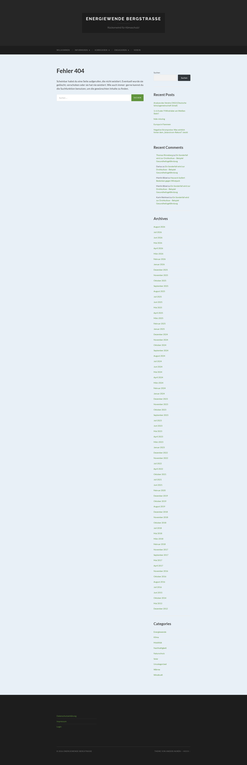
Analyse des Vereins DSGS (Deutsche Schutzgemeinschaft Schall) (170, 104)
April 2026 (158, 248)
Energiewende (160, 632)
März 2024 (158, 382)
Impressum (62, 721)
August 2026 (159, 226)
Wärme (157, 669)
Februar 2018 (160, 544)
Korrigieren (101, 50)
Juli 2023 (158, 420)
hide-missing (159, 119)
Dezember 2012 (161, 608)
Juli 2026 (158, 232)
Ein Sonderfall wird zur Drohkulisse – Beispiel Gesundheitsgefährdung (172, 158)
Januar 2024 (159, 393)
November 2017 (161, 549)
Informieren (81, 50)
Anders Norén (173, 751)
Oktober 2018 (160, 522)
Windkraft (158, 675)
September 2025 (161, 286)
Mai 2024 (158, 372)
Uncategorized (160, 664)
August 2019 (159, 506)
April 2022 (158, 469)
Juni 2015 (158, 592)
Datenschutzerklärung (66, 716)
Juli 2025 (158, 296)
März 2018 (158, 538)
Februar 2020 (160, 490)
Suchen (157, 72)
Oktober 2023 (160, 409)
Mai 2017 (158, 560)
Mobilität (158, 642)
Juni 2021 (158, 485)
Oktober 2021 (160, 474)
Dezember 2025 (161, 269)
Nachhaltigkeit (160, 648)
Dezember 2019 (161, 495)
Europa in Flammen (162, 124)
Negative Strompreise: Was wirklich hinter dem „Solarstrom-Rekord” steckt (171, 131)
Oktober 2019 (160, 501)
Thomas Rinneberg (164, 155)
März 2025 (158, 318)
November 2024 (161, 339)
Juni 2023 (158, 425)
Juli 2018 (158, 528)
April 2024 (158, 377)
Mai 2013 (158, 603)
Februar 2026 (160, 259)
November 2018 (161, 517)
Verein (137, 50)
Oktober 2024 (160, 345)
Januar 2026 (159, 264)
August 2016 (159, 582)
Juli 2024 (158, 361)
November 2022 (161, 458)
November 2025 (161, 275)
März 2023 (158, 442)
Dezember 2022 (161, 452)
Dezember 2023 (161, 399)
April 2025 (158, 313)
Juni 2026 (158, 237)
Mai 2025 (158, 307)
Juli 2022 (158, 463)
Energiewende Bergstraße (123, 18)
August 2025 (159, 291)
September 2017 (161, 555)
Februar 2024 (160, 388)
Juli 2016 (158, 587)
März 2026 (158, 253)
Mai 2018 (158, 533)
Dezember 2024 (161, 334)
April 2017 (158, 565)
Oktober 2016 (160, 576)
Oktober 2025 (160, 280)
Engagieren (120, 50)
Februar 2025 (160, 323)
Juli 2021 (158, 479)
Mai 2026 (158, 243)
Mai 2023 (158, 431)
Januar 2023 (159, 447)
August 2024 (159, 356)
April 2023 (158, 436)
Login (59, 726)
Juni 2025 (158, 302)
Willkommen (63, 50)
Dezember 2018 (161, 512)
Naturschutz (159, 653)
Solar (156, 659)
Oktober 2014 (160, 598)
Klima (156, 637)
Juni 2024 (158, 366)
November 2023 (161, 404)
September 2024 (161, 350)
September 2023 (161, 415)
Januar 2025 (159, 329)
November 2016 (161, 571)
